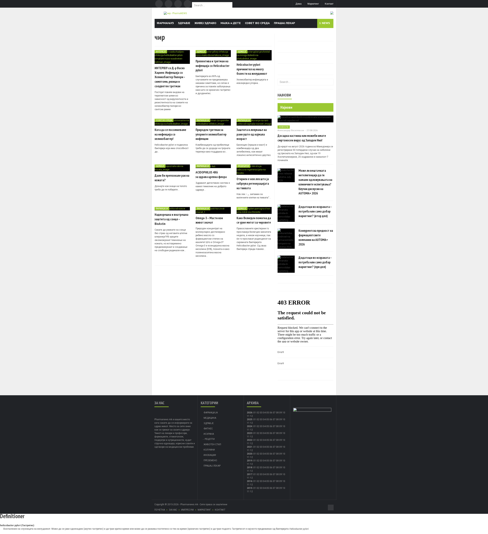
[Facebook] (159, 4)
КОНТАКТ (220, 509)
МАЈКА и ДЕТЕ (231, 23)
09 (280, 419)
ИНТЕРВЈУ (161, 52)
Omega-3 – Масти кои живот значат (209, 220)
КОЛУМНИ (209, 449)
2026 (249, 412)
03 (261, 412)
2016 (249, 481)
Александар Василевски (291, 130)
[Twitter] (168, 4)
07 (274, 412)
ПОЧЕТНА (159, 509)
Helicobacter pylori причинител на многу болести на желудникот (252, 69)
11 (248, 423)
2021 (249, 447)
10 (284, 419)
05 (267, 412)
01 (254, 412)
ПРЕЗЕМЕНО (210, 460)
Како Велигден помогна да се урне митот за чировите (254, 220)
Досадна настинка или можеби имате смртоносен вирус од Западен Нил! (302, 138)
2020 (249, 453)
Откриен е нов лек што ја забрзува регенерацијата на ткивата (253, 183)
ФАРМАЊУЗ (165, 23)
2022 (249, 440)
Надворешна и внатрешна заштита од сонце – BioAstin (171, 219)
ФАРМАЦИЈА (203, 120)
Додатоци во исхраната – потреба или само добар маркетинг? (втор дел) (315, 211)
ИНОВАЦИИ (210, 455)
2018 (249, 467)
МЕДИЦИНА (243, 166)
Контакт (329, 3)
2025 (249, 419)
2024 (249, 426)
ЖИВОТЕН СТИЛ (212, 444)
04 (264, 412)
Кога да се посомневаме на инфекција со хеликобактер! (170, 134)
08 (277, 412)
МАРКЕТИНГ (204, 509)
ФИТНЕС (208, 428)
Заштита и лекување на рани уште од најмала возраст (252, 134)
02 (258, 412)
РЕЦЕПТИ (210, 439)
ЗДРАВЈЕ (184, 23)
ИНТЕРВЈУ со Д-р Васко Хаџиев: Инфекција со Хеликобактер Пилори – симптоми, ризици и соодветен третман (170, 77)
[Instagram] (187, 4)
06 (271, 412)
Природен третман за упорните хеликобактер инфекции (211, 134)
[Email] (178, 4)
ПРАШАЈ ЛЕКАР (284, 23)
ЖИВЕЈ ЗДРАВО (205, 23)
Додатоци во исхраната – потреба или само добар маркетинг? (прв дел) (315, 262)
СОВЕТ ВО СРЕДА (257, 23)
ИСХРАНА (209, 434)
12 (251, 423)
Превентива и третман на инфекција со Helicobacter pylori (212, 65)
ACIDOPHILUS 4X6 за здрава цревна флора (211, 174)
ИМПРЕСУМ (187, 509)
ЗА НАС (173, 509)
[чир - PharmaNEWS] (175, 13)
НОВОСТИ (283, 127)
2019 (249, 460)
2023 (249, 433)
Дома (298, 3)
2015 (249, 488)
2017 (249, 474)
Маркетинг (313, 3)
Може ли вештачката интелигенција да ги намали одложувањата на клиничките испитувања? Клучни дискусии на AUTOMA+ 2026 (315, 181)
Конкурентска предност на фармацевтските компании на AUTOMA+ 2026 (316, 237)
